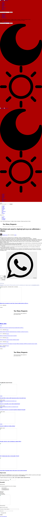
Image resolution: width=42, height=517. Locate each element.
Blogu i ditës (3, 323)
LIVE (1, 325)
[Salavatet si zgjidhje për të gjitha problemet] (7, 423)
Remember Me (3, 512)
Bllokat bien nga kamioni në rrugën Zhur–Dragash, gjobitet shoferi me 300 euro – (14, 303)
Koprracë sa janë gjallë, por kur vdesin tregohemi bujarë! (10, 403)
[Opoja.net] (4, 0)
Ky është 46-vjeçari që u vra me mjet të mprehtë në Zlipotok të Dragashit (12, 409)
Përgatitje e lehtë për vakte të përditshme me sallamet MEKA (10, 441)
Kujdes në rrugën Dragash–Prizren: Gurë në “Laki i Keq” (8, 335)
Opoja (7, 329)
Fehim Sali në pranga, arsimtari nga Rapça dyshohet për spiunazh (9, 339)
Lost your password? (3, 516)
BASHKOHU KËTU (35, 285)
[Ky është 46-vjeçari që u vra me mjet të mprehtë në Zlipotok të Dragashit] (9, 406)
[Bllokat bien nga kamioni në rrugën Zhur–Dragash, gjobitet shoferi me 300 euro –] (11, 301)
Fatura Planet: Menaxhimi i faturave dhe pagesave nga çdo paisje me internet (13, 470)
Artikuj (1, 401)
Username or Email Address (4, 509)
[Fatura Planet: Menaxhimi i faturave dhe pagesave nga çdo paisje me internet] (8, 468)
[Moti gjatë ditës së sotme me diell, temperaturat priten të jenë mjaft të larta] (8, 395)
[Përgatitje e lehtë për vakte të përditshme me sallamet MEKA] (8, 439)
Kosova (7, 333)
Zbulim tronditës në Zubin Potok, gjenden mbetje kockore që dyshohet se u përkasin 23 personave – (14, 331)
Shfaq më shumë (6, 22)
